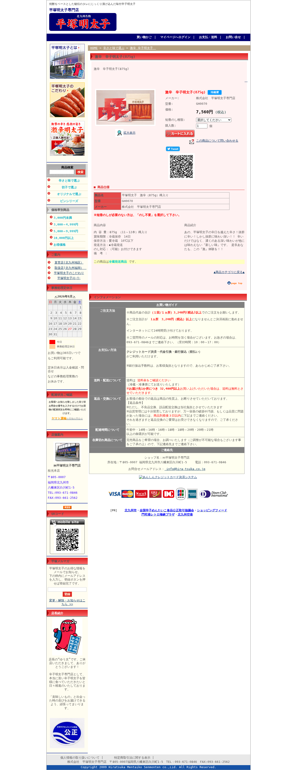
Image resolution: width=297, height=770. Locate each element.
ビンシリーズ (69, 201)
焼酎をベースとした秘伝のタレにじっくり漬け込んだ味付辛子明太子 (92, 4)
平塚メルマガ (60, 561)
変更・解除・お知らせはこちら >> (67, 602)
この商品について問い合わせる (217, 140)
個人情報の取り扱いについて (75, 757)
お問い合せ (233, 37)
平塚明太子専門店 (64, 10)
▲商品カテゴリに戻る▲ (229, 272)
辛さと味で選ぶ (69, 180)
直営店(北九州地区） (69, 262)
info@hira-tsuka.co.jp (185, 469)
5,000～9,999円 (66, 231)
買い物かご (144, 37)
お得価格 (60, 244)
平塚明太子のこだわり (69, 273)
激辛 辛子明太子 (143, 48)
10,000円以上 (64, 238)
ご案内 (55, 254)
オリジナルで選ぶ (69, 194)
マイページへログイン (175, 37)
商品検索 (67, 167)
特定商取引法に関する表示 (127, 757)
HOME (94, 48)
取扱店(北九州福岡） (71, 268)
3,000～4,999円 (66, 224)
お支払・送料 (208, 37)
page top (236, 283)
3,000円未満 (63, 217)
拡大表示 (129, 132)
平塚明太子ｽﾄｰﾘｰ (69, 278)
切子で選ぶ (69, 187)
